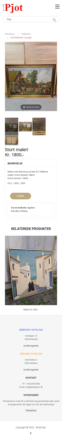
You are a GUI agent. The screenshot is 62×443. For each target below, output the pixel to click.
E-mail (20, 196)
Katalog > (11, 34)
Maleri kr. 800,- (31, 309)
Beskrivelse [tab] (15, 163)
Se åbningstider (31, 345)
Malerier (26, 34)
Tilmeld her (31, 410)
